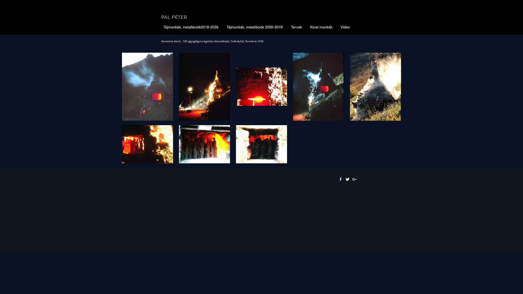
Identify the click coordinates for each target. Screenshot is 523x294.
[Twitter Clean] (347, 179)
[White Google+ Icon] (354, 179)
